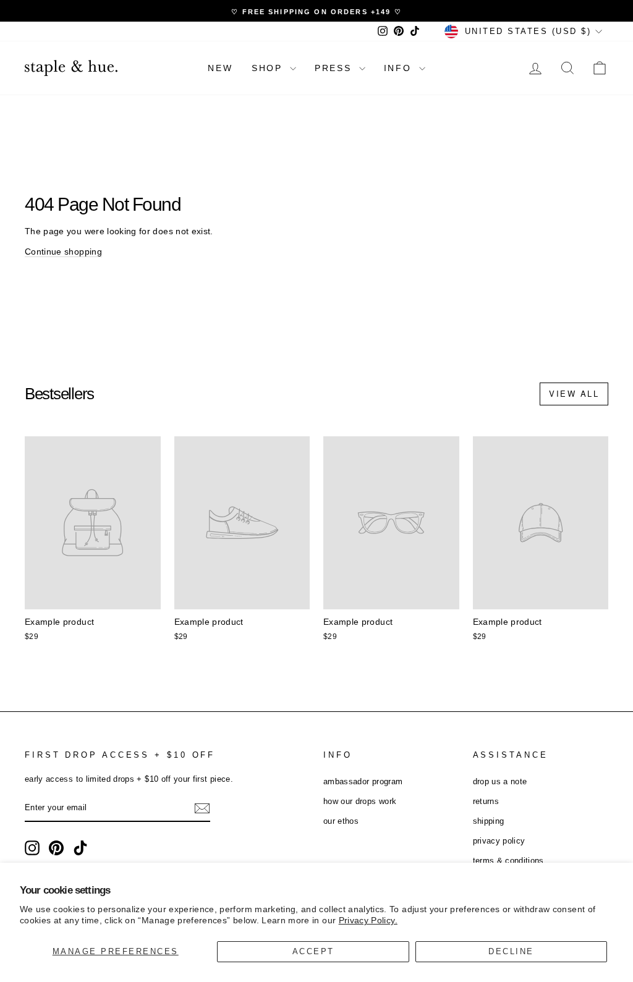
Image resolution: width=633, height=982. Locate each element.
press (335, 68)
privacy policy (499, 840)
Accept (313, 951)
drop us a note (500, 781)
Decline (511, 951)
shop (269, 68)
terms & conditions (508, 860)
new (220, 68)
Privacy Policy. (368, 920)
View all (574, 393)
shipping (488, 821)
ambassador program (362, 781)
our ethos (341, 821)
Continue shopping (63, 251)
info (400, 68)
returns (486, 801)
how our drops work (359, 801)
